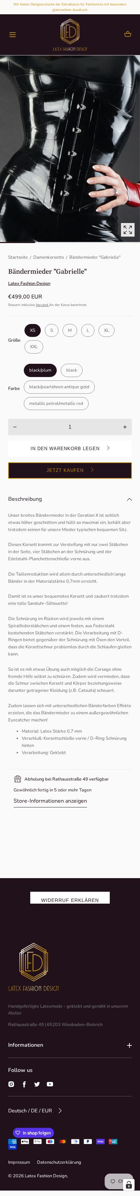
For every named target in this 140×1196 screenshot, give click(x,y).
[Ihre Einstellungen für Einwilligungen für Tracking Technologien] (129, 1185)
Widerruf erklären (70, 900)
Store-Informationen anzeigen (50, 801)
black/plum (40, 370)
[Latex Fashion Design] (70, 34)
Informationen (25, 1045)
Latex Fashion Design (46, 1176)
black (71, 370)
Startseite (18, 257)
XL (106, 330)
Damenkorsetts (48, 257)
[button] (12, 35)
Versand (42, 305)
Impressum (19, 1162)
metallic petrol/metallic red (56, 403)
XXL (34, 347)
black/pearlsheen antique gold (59, 387)
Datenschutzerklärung (59, 1162)
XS (32, 330)
